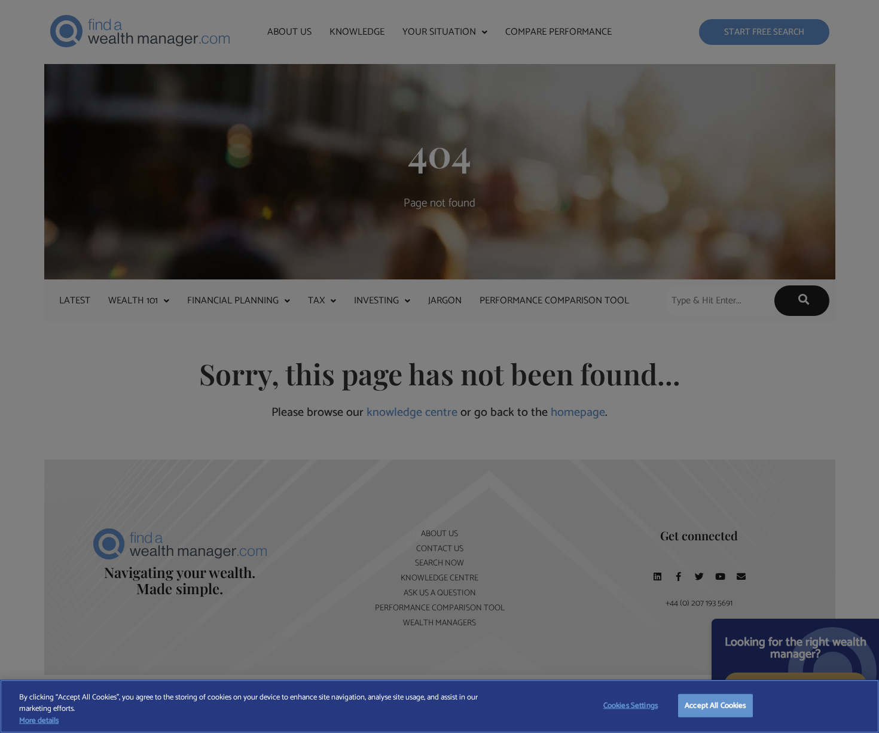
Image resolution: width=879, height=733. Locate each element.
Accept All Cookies (715, 705)
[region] (439, 706)
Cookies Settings (630, 705)
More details (39, 721)
